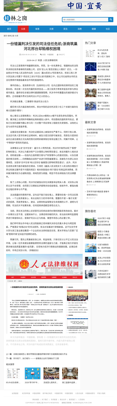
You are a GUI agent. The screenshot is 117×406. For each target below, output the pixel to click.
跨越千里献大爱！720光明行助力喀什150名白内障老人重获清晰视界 (104, 106)
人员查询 (81, 399)
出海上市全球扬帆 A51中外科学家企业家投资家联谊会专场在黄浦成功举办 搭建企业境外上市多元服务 (104, 261)
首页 (9, 29)
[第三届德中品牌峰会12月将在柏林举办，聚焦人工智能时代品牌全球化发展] (70, 373)
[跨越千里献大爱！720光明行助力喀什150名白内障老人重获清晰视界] (90, 106)
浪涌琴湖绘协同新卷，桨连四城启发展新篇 (98, 131)
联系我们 (72, 399)
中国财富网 (69, 393)
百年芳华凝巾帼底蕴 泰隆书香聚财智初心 (98, 193)
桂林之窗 (21, 19)
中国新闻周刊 (90, 393)
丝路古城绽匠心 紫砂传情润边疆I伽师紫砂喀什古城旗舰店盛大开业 (40, 354)
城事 (37, 29)
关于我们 (45, 399)
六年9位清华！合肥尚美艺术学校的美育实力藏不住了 (104, 274)
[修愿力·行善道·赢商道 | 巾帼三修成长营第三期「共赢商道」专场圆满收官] (90, 235)
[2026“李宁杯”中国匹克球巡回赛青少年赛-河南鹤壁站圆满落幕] (33, 373)
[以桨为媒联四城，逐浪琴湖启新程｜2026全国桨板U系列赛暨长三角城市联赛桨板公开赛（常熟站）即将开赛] (90, 248)
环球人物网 (101, 393)
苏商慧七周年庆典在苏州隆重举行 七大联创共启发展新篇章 (104, 79)
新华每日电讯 (47, 393)
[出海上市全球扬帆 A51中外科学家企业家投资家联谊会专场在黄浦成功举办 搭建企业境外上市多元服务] (90, 261)
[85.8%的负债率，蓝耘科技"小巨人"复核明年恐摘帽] (14, 373)
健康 (94, 29)
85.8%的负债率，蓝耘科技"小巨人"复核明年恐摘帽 (104, 53)
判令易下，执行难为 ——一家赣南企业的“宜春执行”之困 (36, 358)
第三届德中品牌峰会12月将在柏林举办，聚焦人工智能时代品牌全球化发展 (104, 93)
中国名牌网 (36, 393)
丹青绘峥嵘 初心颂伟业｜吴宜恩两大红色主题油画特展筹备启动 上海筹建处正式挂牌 (98, 178)
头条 (23, 29)
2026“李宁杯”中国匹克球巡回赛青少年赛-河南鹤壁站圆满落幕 (104, 66)
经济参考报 (26, 393)
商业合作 (63, 399)
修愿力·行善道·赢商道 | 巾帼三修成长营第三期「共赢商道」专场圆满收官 (104, 235)
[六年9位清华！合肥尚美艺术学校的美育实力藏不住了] (90, 274)
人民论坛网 (79, 393)
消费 (80, 29)
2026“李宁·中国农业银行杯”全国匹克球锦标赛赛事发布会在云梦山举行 (104, 221)
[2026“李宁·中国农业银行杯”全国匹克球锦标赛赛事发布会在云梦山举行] (90, 221)
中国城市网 (58, 393)
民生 (66, 29)
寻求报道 (54, 399)
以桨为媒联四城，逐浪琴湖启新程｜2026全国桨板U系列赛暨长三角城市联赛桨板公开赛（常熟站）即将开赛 (104, 248)
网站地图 (35, 399)
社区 (108, 29)
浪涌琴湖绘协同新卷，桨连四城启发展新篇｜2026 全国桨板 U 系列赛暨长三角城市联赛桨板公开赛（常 (98, 160)
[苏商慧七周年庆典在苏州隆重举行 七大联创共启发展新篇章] (51, 373)
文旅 (51, 29)
